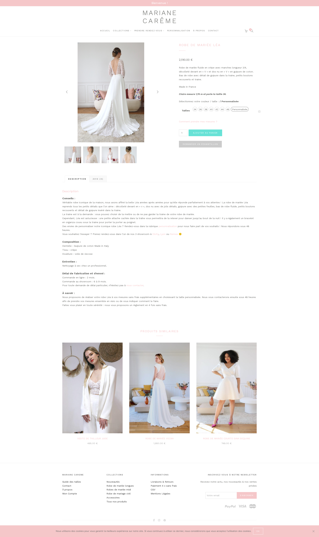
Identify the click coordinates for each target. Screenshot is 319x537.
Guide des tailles (71, 481)
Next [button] (156, 92)
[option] (111, 92)
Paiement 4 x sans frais (164, 485)
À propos (67, 489)
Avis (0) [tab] (98, 179)
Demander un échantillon (200, 144)
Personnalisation (178, 31)
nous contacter (134, 285)
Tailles (186, 110)
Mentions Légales (160, 493)
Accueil (105, 31)
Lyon (162, 234)
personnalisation (168, 226)
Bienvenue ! (160, 3)
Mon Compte (69, 493)
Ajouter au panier (205, 133)
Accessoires (113, 497)
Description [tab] (77, 179)
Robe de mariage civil (118, 493)
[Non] (313, 531)
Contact (213, 31)
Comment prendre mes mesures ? (198, 121)
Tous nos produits (116, 501)
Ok (258, 531)
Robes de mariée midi (118, 489)
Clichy (155, 234)
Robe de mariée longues (120, 485)
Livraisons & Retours (162, 481)
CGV (153, 489)
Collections (121, 31)
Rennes (174, 234)
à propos (199, 31)
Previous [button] (65, 92)
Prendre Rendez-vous (148, 31)
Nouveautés (113, 481)
